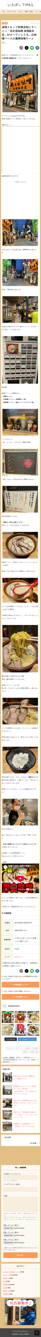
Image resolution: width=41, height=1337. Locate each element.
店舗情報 (5, 23)
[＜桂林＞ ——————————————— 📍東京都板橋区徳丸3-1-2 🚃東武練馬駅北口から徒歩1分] (33, 1030)
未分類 (5, 1288)
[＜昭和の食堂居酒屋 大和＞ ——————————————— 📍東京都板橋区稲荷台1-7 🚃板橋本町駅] (33, 1017)
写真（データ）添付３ (11, 1240)
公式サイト (19, 957)
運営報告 (6, 1294)
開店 (25, 1052)
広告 (4, 1281)
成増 (28, 1048)
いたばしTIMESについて (11, 1272)
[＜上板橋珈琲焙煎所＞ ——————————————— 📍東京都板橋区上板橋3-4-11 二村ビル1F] (20, 1017)
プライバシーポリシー (20, 1331)
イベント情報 (7, 1275)
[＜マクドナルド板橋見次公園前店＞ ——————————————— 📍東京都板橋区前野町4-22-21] (20, 1030)
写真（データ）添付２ (11, 1232)
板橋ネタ (6, 1291)
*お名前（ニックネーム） (12, 1174)
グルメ (20, 11)
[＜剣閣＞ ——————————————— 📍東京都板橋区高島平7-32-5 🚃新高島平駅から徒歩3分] (8, 1017)
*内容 (5, 1196)
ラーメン (19, 1048)
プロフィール (11, 11)
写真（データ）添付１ (11, 1225)
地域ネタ (6, 1278)
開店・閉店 (29, 11)
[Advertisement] (20, 199)
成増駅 (36, 1048)
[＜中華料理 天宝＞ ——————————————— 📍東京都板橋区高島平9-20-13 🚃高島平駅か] (8, 1030)
